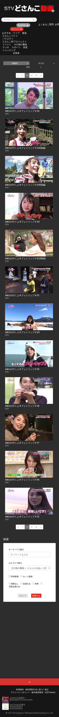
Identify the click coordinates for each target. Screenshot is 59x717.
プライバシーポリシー (20, 692)
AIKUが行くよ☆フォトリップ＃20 (22, 332)
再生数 (41, 63)
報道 (24, 33)
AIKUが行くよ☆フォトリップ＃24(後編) (25, 148)
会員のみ (27, 583)
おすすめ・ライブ (11, 33)
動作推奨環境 (37, 692)
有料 (37, 583)
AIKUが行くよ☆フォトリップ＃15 (22, 516)
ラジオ (5, 47)
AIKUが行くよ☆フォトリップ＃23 (22, 221)
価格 (28, 67)
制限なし (15, 583)
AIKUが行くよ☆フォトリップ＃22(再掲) (25, 258)
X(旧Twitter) (50, 692)
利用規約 (20, 689)
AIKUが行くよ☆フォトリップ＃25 (22, 111)
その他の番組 (20, 44)
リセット (23, 595)
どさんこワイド (10, 35)
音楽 (25, 47)
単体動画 (15, 576)
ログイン (15, 29)
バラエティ (7, 38)
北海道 (16, 53)
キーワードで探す (16, 549)
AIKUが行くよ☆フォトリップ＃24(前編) (25, 184)
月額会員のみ (14, 586)
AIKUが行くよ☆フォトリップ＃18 (22, 406)
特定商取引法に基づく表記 (36, 689)
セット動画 (28, 576)
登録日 (15, 63)
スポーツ (16, 47)
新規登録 (22, 25)
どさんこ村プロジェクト (14, 41)
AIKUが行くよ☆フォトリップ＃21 (22, 295)
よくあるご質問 (46, 24)
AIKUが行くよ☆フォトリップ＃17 (22, 442)
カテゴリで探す (15, 563)
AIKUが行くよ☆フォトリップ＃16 (22, 479)
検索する (36, 595)
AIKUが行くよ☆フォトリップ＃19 (22, 369)
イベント (6, 44)
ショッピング (9, 50)
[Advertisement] (29, 634)
